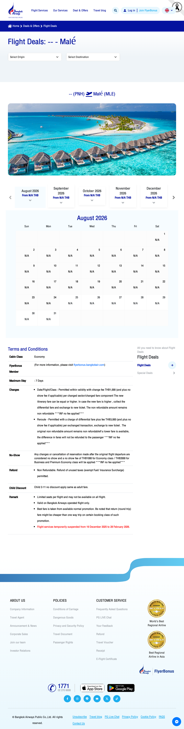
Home (16, 25)
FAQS (162, 717)
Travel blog (95, 717)
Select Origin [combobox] (17, 57)
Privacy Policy (130, 717)
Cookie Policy (148, 717)
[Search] (115, 10)
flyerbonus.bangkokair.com (89, 364)
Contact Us (79, 723)
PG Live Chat (112, 717)
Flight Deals (50, 25)
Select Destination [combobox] (78, 57)
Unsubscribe (80, 717)
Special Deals (145, 373)
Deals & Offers (31, 25)
